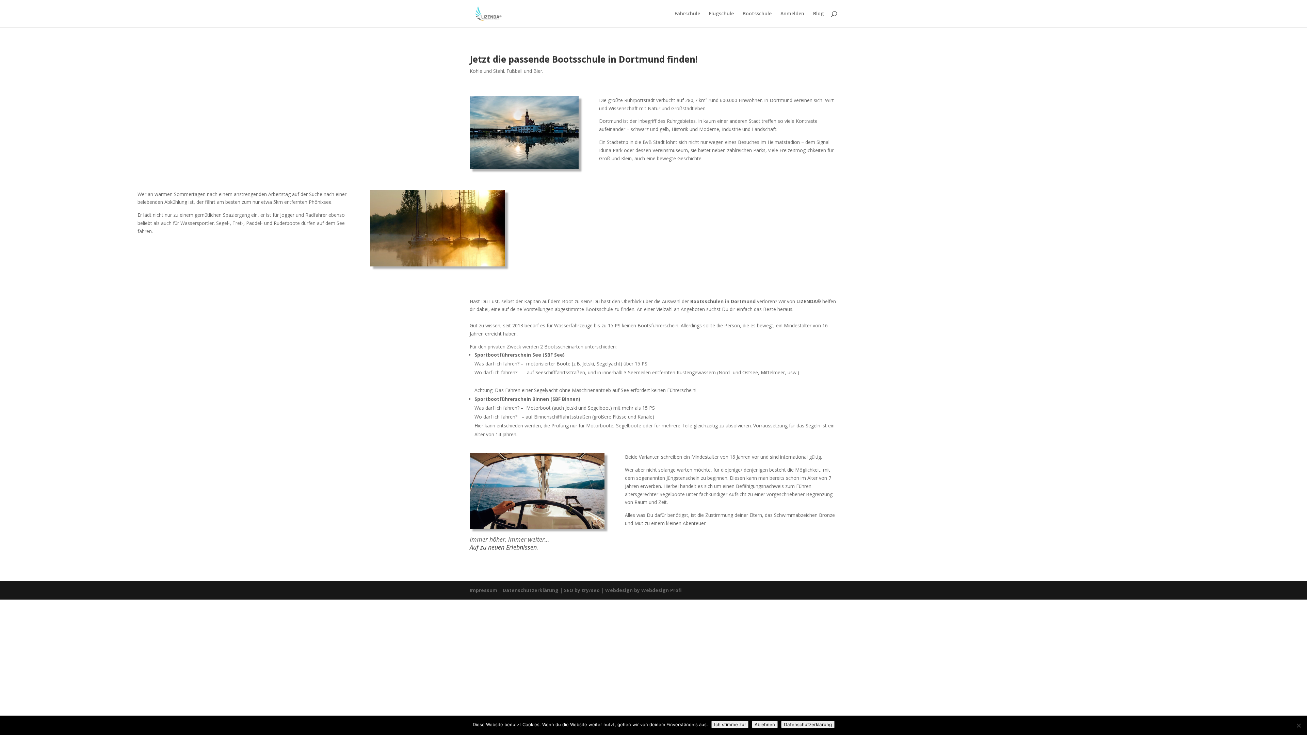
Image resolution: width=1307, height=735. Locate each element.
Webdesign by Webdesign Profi (643, 590)
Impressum (483, 590)
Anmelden (792, 14)
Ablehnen (765, 724)
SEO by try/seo (582, 590)
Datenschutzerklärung (531, 590)
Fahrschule (687, 14)
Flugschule (721, 14)
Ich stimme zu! (730, 724)
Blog (818, 14)
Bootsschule (757, 14)
